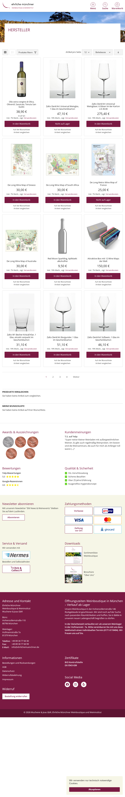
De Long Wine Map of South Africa (62, 185)
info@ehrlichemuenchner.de (25, 647)
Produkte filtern (26, 52)
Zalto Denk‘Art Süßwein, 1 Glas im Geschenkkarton (103, 338)
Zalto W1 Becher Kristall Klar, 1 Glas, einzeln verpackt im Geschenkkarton (21, 337)
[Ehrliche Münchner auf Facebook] (67, 684)
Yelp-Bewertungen (11, 473)
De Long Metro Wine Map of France (103, 183)
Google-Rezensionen (12, 481)
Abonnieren (13, 517)
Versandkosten (30, 118)
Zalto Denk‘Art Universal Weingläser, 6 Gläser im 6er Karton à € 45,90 (103, 107)
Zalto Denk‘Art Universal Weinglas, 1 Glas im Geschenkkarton (62, 107)
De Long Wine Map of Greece (21, 185)
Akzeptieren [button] (94, 789)
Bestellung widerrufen (16, 696)
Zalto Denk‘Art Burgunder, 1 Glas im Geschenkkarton (62, 338)
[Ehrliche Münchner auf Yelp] (84, 684)
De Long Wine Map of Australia (21, 261)
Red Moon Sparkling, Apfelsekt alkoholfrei (62, 260)
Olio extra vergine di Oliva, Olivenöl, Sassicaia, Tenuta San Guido (21, 104)
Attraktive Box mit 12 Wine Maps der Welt (103, 260)
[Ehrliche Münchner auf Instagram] (75, 684)
